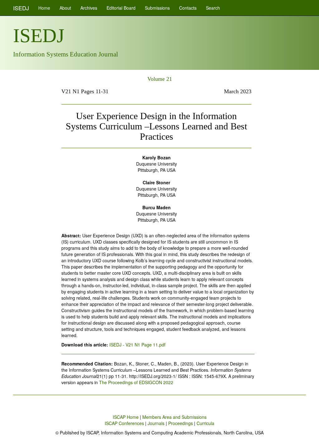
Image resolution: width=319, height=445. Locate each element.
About (65, 8)
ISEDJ (21, 8)
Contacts (188, 8)
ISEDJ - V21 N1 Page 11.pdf (137, 344)
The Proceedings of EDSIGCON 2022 (136, 382)
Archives (88, 8)
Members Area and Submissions (174, 417)
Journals (156, 423)
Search (213, 8)
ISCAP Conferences (124, 423)
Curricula (205, 423)
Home (44, 8)
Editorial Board (121, 8)
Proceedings (180, 423)
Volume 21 (159, 79)
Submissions (157, 8)
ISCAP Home (126, 417)
